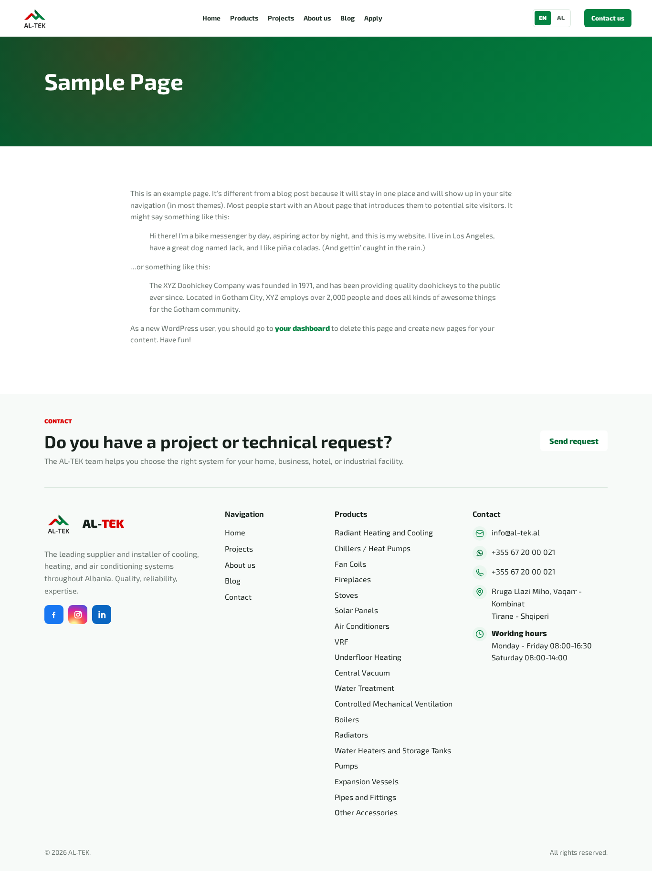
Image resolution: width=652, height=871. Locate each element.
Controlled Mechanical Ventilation (393, 703)
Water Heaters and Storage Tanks (393, 750)
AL (561, 17)
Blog (347, 18)
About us (317, 18)
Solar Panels (356, 610)
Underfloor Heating (368, 656)
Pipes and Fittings (365, 796)
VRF (341, 641)
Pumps (346, 765)
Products (244, 18)
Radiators (351, 734)
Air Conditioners (362, 625)
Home (211, 18)
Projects (281, 18)
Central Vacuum (362, 672)
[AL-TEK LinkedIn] (101, 614)
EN (543, 17)
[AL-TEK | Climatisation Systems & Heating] (36, 18)
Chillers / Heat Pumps (372, 548)
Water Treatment (364, 687)
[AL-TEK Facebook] (53, 614)
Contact (238, 596)
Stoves (346, 594)
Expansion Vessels (367, 781)
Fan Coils (350, 563)
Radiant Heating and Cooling (384, 532)
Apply (373, 18)
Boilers (347, 719)
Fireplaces (353, 579)
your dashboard (302, 328)
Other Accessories (366, 812)
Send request (574, 440)
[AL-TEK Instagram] (77, 614)
